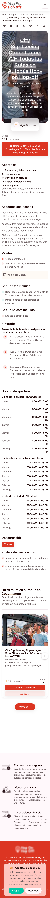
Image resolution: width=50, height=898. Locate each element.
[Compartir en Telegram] (31, 25)
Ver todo (23, 706)
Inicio (4, 14)
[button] (44, 656)
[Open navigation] (45, 5)
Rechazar (33, 890)
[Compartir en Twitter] (18, 25)
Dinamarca (23, 14)
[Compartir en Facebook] (11, 25)
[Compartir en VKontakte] (37, 25)
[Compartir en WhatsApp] (24, 25)
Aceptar (16, 890)
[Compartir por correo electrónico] (44, 25)
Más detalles (25, 694)
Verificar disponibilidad (25, 687)
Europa (12, 14)
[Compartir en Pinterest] (5, 25)
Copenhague (37, 14)
